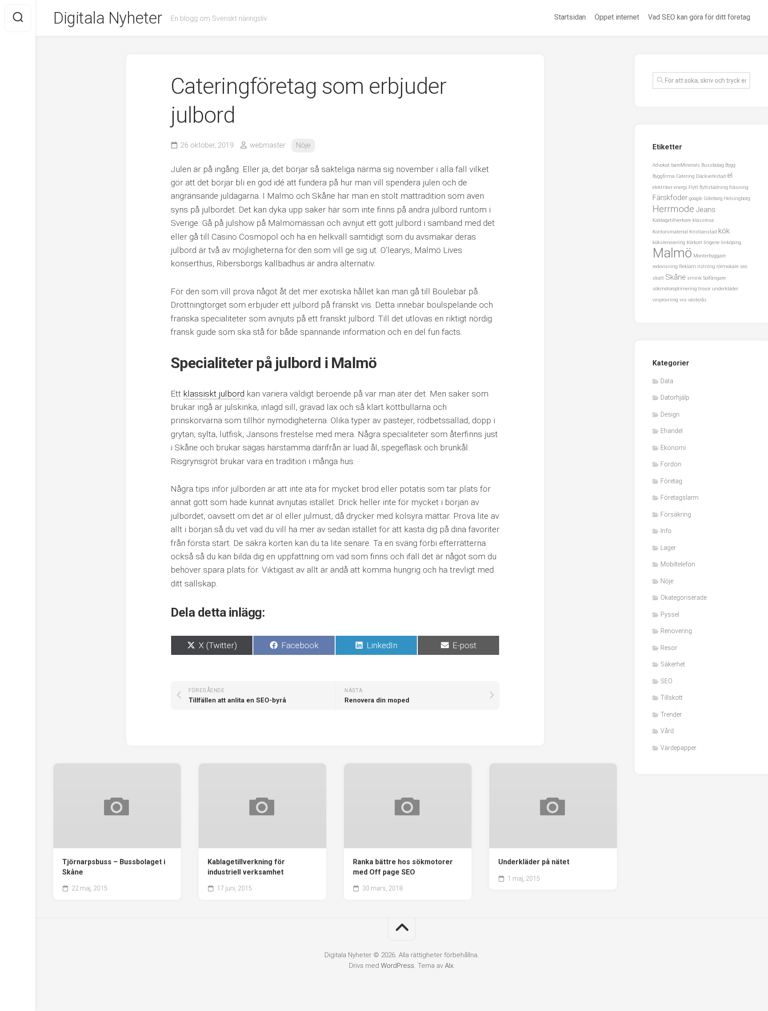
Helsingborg (737, 198)
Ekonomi (673, 447)
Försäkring (675, 514)
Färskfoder (670, 197)
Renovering (676, 630)
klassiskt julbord (213, 394)
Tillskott (671, 697)
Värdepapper (678, 747)
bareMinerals (685, 165)
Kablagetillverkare (671, 220)
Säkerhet (672, 664)
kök (724, 230)
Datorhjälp (674, 397)
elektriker (662, 187)
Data (666, 381)
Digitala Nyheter (107, 18)
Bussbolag (712, 165)
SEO (666, 681)
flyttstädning (714, 187)
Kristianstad (703, 232)
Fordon (670, 464)
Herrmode (673, 209)
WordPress (397, 966)
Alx (449, 966)
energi (680, 187)
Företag (671, 481)
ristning (706, 266)
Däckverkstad (711, 176)
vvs (683, 300)
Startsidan (570, 17)
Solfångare (714, 278)
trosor (704, 289)
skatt (658, 278)
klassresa (703, 220)
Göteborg (713, 198)
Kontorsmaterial (670, 232)
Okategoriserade (683, 597)
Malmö (672, 253)
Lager (668, 547)
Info (666, 530)
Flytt (693, 187)
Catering (685, 176)
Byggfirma (663, 176)
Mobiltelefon (677, 564)
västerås (697, 300)
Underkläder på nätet (533, 862)
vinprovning (665, 300)
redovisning (665, 266)
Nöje (303, 145)
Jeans (706, 209)
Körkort (694, 242)
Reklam (687, 266)
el (729, 175)
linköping (731, 242)
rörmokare (727, 266)
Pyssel (669, 614)
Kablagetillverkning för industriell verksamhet (246, 867)
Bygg (730, 165)
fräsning (738, 187)
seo (743, 266)
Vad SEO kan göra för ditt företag (699, 17)
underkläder (725, 289)
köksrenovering (668, 242)
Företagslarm (679, 497)
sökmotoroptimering (674, 289)
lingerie (712, 242)
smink (694, 278)
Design (670, 414)
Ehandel (671, 430)
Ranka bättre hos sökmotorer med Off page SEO (403, 867)
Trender (671, 714)
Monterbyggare (709, 256)
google (695, 198)
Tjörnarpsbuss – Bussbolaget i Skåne (113, 867)
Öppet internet (617, 17)
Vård (667, 730)
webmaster (267, 145)
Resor (668, 647)
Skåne (675, 277)
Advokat (661, 165)
